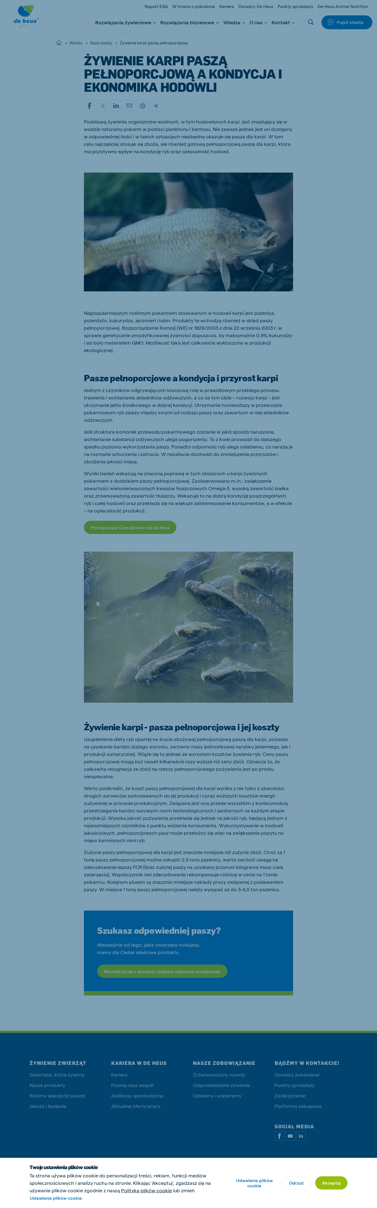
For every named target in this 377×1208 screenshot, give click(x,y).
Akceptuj (331, 1182)
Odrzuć (296, 1182)
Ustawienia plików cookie (254, 1183)
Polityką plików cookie (146, 1190)
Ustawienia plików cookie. (56, 1198)
